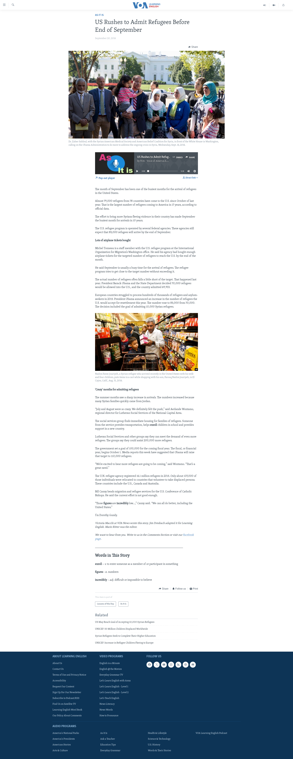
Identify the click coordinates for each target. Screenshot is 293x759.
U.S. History (154, 745)
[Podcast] (185, 664)
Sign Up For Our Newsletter (66, 692)
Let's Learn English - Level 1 (113, 686)
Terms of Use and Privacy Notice (69, 675)
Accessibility (59, 681)
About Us (57, 663)
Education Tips (108, 745)
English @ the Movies (110, 669)
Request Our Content (63, 686)
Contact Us (58, 669)
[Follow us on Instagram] (171, 664)
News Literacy (107, 704)
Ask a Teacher (107, 739)
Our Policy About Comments (67, 715)
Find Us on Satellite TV (64, 704)
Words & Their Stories (159, 750)
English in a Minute (109, 663)
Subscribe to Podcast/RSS (65, 698)
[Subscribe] (193, 664)
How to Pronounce (108, 715)
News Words (106, 710)
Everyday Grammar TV (111, 675)
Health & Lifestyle (157, 733)
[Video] (274, 5)
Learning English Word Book (67, 710)
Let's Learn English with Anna (115, 681)
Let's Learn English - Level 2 (113, 692)
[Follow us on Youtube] (164, 664)
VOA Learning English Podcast (211, 733)
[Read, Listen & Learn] (283, 5)
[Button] (193, 47)
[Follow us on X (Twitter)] (156, 664)
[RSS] (178, 664)
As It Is (99, 15)
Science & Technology (159, 739)
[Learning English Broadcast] (264, 5)
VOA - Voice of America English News (159, 161)
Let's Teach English (109, 698)
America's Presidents (63, 739)
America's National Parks (65, 733)
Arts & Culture (60, 750)
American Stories (61, 745)
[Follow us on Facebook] (149, 664)
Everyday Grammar (110, 750)
